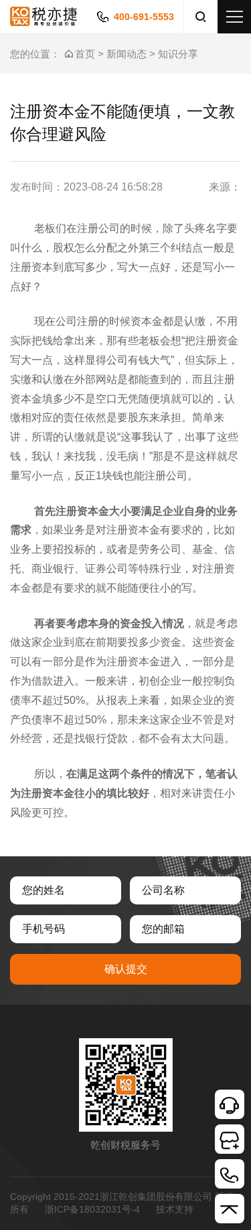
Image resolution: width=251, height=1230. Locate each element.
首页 (85, 53)
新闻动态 (126, 53)
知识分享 (178, 53)
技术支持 (174, 1209)
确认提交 (125, 969)
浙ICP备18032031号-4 (92, 1209)
